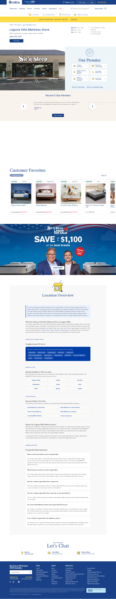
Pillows (29, 8)
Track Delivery (69, 568)
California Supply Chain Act (94, 572)
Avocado (56, 330)
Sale (60, 8)
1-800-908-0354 (14, 579)
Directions (16, 41)
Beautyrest (66, 330)
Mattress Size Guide (92, 581)
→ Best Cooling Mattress (34, 411)
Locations (53, 570)
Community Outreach (56, 578)
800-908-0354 (102, 2)
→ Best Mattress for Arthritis (68, 411)
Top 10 (38, 568)
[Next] (92, 106)
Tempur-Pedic (45, 330)
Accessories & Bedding (42, 576)
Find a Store (17, 24)
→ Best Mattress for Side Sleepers (70, 407)
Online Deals (39, 570)
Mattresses (13, 8)
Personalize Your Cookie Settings (96, 576)
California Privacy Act (92, 574)
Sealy (58, 384)
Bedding (22, 8)
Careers (53, 574)
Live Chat (28, 577)
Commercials (54, 576)
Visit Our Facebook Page (94, 87)
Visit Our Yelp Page (78, 87)
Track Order (82, 2)
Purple (52, 330)
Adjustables (53, 8)
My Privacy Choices (92, 578)
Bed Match (68, 570)
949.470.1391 (16, 36)
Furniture (37, 8)
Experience (54, 572)
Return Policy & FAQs (70, 576)
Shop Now (74, 19)
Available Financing (70, 578)
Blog (52, 579)
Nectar (58, 388)
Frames (44, 8)
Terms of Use (68, 579)
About (53, 568)
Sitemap (89, 570)
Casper (80, 388)
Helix (79, 384)
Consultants (54, 581)
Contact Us (54, 583)
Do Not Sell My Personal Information (74, 574)
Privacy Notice (91, 568)
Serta (36, 388)
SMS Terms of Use (70, 583)
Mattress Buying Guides (93, 583)
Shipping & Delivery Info (71, 581)
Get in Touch (58, 115)
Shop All (103, 175)
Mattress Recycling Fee (93, 579)
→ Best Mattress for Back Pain (36, 407)
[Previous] (23, 106)
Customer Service (70, 572)
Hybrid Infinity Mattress (42, 572)
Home (11, 24)
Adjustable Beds (40, 574)
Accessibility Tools (36, 594)
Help (91, 2)
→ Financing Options (66, 415)
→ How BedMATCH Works (34, 415)
